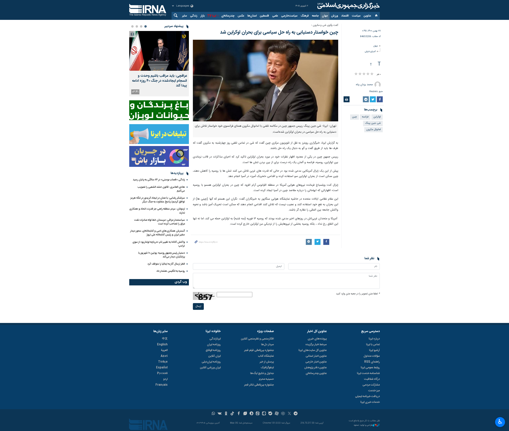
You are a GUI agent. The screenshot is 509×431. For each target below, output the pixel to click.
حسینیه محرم (266, 379)
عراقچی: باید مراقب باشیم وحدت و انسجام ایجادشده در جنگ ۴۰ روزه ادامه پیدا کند (159, 81)
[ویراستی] (245, 414)
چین (354, 117)
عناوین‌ (367, 16)
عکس (241, 16)
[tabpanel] (159, 63)
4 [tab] (132, 26)
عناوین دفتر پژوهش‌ (315, 367)
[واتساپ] (213, 414)
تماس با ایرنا (373, 344)
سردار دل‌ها (267, 344)
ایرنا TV (211, 16)
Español (162, 367)
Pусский (162, 373)
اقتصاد (345, 16)
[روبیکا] (283, 414)
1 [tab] (145, 26)
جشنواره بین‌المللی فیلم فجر (259, 350)
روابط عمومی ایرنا (370, 367)
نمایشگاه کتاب (266, 356)
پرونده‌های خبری (317, 338)
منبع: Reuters (376, 91)
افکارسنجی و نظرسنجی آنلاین (257, 338)
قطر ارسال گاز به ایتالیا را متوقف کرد (166, 264)
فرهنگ (305, 16)
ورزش (334, 16)
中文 (165, 338)
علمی (275, 16)
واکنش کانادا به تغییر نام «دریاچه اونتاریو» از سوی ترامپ (158, 244)
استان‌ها (252, 16)
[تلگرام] (295, 414)
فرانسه (365, 117)
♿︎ (500, 421)
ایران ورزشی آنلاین (210, 367)
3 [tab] (137, 26)
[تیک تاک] (232, 414)
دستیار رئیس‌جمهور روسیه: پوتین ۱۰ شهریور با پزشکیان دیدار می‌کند (161, 255)
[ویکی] (219, 414)
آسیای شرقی (370, 51)
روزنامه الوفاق (213, 350)
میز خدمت (374, 390)
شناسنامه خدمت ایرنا (368, 373)
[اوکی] (226, 414)
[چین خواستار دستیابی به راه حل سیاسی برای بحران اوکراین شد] (265, 81)
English (162, 344)
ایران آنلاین (214, 356)
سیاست (356, 16)
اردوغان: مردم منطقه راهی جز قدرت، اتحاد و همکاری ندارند (157, 211)
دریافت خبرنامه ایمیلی (367, 396)
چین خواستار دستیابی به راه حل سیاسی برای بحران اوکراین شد (279, 32)
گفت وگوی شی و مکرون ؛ (324, 25)
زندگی (193, 16)
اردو (165, 379)
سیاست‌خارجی (289, 16)
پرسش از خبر (267, 361)
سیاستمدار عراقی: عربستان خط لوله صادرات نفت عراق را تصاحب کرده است (159, 222)
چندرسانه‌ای (227, 16)
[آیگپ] (264, 414)
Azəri (164, 356)
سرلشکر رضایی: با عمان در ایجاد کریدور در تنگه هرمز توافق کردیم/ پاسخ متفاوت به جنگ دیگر (157, 200)
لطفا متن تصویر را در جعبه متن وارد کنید (358, 294)
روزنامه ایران (214, 344)
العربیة (164, 350)
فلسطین (264, 16)
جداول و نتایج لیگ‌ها (262, 373)
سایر (184, 16)
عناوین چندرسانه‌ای (316, 373)
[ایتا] (257, 414)
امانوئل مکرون (373, 130)
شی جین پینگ (373, 123)
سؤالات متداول (371, 356)
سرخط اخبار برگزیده (316, 344)
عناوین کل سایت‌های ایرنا (312, 350)
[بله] (270, 414)
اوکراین (377, 117)
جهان (325, 16)
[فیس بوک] (238, 414)
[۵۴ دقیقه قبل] (159, 51)
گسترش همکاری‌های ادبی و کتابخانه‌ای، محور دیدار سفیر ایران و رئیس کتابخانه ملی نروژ (157, 233)
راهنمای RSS (372, 361)
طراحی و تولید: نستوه (363, 425)
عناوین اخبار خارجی (316, 361)
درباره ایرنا (374, 338)
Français (161, 385)
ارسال (198, 306)
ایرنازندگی (215, 338)
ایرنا (348, 6)
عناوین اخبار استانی (316, 356)
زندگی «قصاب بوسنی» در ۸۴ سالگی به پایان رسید (159, 180)
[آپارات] (276, 414)
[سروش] (251, 414)
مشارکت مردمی (371, 385)
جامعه (315, 16)
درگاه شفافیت (372, 379)
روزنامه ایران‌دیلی (211, 361)
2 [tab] (141, 26)
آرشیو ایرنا (374, 350)
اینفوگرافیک (267, 367)
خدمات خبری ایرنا (370, 402)
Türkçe (163, 361)
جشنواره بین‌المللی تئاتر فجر (259, 385)
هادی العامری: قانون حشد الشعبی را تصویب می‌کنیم (161, 189)
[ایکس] (289, 414)
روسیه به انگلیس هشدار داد (170, 271)
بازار (202, 16)
